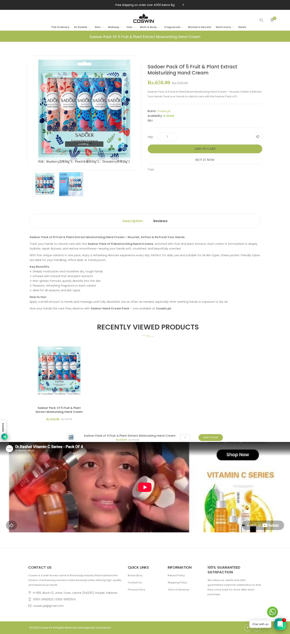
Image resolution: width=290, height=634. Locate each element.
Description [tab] (133, 220)
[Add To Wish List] (257, 136)
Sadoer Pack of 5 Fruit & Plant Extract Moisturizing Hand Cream (59, 410)
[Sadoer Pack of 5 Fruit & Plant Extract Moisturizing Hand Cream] (45, 184)
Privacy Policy (136, 589)
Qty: (150, 137)
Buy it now (205, 160)
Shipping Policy (177, 582)
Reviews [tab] (160, 220)
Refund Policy (176, 575)
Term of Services (178, 589)
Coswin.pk (163, 111)
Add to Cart (205, 148)
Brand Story (135, 575)
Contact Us (135, 582)
